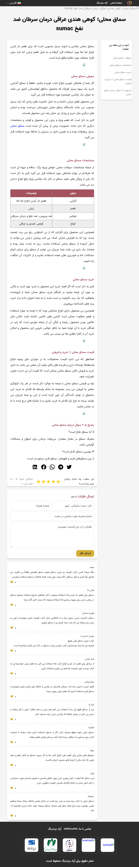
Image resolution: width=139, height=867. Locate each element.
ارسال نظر (85, 553)
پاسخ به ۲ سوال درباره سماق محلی (117, 92)
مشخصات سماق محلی (120, 65)
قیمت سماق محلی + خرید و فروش (118, 81)
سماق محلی (17, 126)
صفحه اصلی (116, 3)
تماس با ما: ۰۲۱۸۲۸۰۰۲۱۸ (77, 829)
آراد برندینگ (101, 3)
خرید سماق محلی (122, 72)
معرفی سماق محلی (122, 58)
